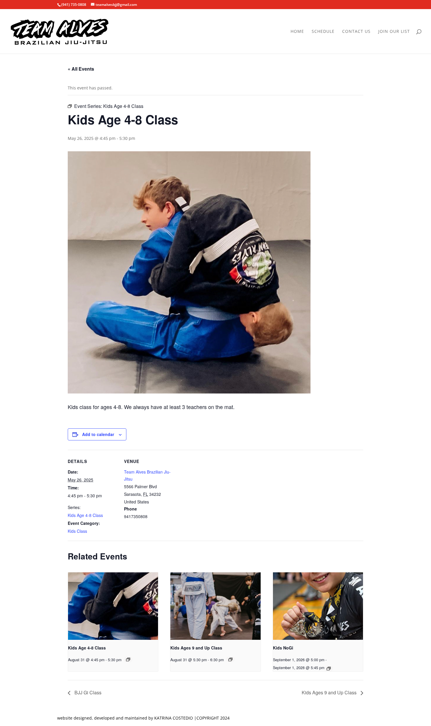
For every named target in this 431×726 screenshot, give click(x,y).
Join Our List (394, 31)
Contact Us (356, 31)
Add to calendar (98, 434)
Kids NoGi (283, 648)
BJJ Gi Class (87, 692)
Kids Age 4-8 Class (85, 515)
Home (297, 31)
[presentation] (113, 606)
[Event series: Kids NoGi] (329, 668)
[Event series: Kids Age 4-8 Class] (128, 659)
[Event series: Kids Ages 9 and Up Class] (230, 659)
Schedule (323, 31)
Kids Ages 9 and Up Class (196, 648)
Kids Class (77, 531)
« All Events (81, 68)
